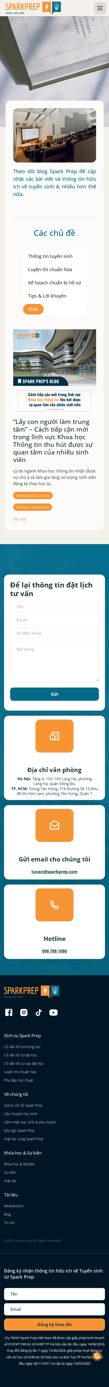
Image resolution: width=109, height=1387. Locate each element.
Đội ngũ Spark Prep (19, 1130)
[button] (100, 8)
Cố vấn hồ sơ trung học (22, 1046)
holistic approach (32, 507)
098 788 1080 (54, 951)
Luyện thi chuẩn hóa (50, 269)
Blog (7, 1214)
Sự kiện (10, 1172)
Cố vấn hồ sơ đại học (20, 1055)
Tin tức (9, 1222)
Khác (33, 309)
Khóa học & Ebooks (19, 1164)
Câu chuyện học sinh (20, 1113)
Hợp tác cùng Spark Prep (23, 1138)
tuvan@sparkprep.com (54, 871)
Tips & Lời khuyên (47, 296)
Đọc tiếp (19, 519)
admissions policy (33, 495)
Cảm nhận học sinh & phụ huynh (30, 1122)
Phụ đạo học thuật (18, 1080)
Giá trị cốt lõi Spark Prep (23, 1105)
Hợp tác (10, 1180)
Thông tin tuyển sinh (50, 256)
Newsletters (13, 1205)
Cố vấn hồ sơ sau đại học (24, 1063)
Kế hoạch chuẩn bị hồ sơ (54, 283)
